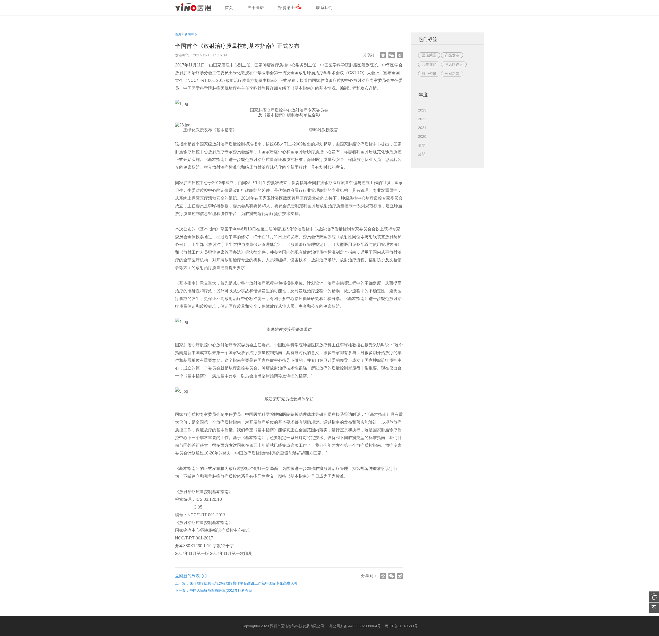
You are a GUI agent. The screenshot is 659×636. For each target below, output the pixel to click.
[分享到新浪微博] (400, 55)
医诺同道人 (454, 64)
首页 (178, 34)
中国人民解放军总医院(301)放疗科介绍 (220, 590)
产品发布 (452, 55)
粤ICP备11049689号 (401, 626)
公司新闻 (452, 74)
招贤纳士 (286, 7)
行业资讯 (429, 74)
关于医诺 (255, 7)
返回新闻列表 (187, 576)
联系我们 (324, 7)
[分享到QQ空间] (383, 55)
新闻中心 (191, 34)
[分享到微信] (391, 55)
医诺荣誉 (429, 55)
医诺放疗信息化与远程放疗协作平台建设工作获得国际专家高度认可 (243, 583)
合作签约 (429, 64)
